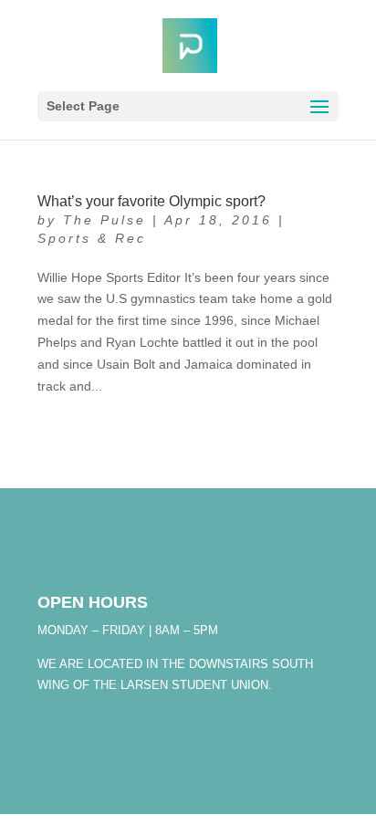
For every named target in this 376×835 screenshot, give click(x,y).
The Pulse (104, 220)
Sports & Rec (91, 238)
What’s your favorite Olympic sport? (151, 201)
